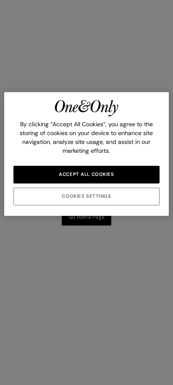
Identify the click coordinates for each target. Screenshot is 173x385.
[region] (86, 154)
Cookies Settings (86, 196)
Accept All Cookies (86, 174)
